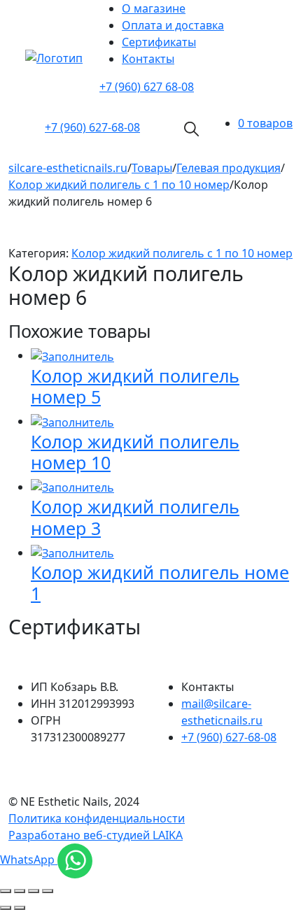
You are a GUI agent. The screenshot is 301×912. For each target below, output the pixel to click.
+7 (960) (92, 127)
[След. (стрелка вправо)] (19, 908)
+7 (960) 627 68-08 (146, 86)
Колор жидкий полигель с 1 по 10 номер (182, 253)
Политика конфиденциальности (96, 818)
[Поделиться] (19, 891)
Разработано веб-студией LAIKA (95, 835)
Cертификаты (159, 42)
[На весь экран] (33, 891)
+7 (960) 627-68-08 (228, 737)
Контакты (148, 58)
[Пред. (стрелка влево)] (5, 908)
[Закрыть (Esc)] (5, 891)
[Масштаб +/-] (47, 891)
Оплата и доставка (173, 25)
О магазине (154, 8)
